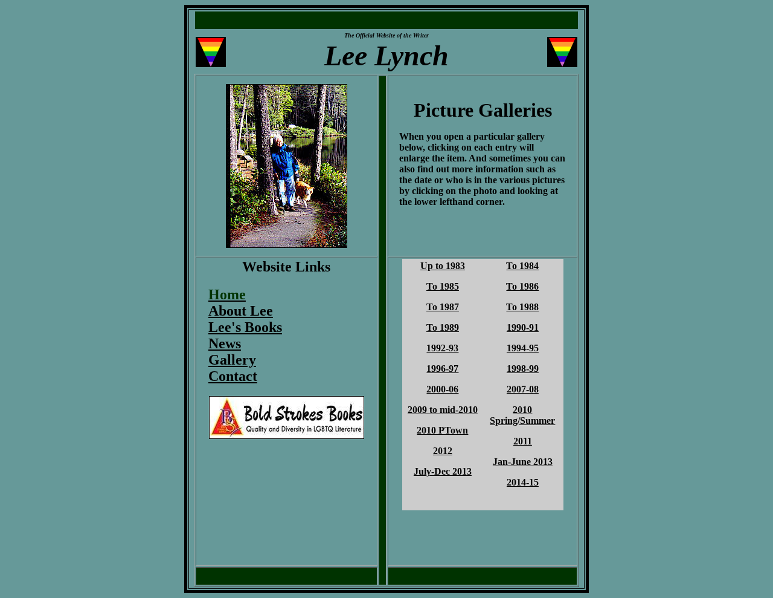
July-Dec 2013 (443, 471)
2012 (442, 451)
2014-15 (523, 482)
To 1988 (522, 307)
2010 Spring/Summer (522, 415)
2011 (522, 441)
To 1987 (442, 307)
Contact (232, 376)
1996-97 (442, 368)
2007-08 (523, 389)
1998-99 (523, 368)
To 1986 (522, 286)
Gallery (232, 360)
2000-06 (442, 389)
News (224, 343)
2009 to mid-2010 (443, 410)
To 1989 (442, 327)
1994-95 (523, 348)
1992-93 (442, 348)
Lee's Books (245, 327)
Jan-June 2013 (523, 462)
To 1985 (442, 286)
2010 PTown (442, 430)
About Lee (240, 311)
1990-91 (523, 327)
